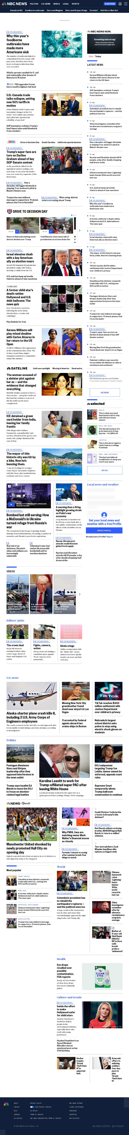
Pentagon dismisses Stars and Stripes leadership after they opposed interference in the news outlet (105, 300)
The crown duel (15, 645)
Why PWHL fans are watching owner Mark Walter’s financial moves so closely (75, 836)
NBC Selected (74, 1118)
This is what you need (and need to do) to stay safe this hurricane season (109, 416)
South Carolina (48, 142)
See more (105, 392)
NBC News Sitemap (75, 1103)
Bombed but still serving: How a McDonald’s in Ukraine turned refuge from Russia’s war (28, 520)
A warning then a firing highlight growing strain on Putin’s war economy (69, 511)
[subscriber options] (120, 4)
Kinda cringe (67, 645)
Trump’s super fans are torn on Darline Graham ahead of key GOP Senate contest (21, 157)
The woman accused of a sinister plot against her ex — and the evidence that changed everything (22, 382)
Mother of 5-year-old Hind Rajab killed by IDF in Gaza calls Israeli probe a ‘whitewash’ (117, 941)
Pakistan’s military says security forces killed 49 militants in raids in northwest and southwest (105, 362)
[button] (66, 4)
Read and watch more (81, 368)
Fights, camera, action (42, 646)
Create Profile (104, 530)
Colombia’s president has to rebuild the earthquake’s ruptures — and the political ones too (106, 111)
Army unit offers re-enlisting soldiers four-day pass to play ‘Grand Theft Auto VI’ (117, 1069)
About (16, 1103)
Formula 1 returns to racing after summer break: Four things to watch (74, 855)
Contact (17, 1107)
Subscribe (73, 1111)
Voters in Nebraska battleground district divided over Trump (21, 238)
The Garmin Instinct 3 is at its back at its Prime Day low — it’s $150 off (109, 431)
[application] (62, 104)
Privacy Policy (36, 1103)
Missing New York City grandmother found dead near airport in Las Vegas (106, 348)
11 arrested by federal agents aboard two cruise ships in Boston (74, 723)
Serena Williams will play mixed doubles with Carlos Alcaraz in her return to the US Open (21, 337)
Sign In (110, 536)
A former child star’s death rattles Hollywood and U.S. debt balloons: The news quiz (20, 297)
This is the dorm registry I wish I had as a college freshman (110, 445)
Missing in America (61, 368)
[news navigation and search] (126, 3)
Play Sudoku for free (16, 321)
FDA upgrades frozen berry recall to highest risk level (21, 85)
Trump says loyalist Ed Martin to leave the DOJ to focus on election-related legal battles (20, 790)
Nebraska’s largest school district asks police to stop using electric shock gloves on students (108, 726)
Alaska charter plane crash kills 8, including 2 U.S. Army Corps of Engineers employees (31, 717)
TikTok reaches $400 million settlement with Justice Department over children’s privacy (106, 268)
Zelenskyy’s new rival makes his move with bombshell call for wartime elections (40, 550)
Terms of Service (36, 1114)
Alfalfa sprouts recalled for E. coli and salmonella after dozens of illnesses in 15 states (23, 75)
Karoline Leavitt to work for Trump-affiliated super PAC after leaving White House (63, 784)
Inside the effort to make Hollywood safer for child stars (66, 1010)
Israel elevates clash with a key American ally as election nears (20, 257)
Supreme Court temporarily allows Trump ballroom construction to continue (108, 790)
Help (15, 1111)
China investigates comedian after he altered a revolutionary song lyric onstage (106, 126)
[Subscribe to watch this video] (29, 495)
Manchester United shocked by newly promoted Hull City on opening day (29, 848)
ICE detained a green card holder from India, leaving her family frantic (21, 421)
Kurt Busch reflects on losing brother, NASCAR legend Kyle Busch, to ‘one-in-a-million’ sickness (108, 832)
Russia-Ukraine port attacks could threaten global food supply (67, 543)
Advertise (73, 1114)
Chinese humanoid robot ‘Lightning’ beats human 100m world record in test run (105, 175)
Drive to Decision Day (29, 142)
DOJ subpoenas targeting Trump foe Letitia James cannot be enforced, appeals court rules (108, 771)
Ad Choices (18, 1118)
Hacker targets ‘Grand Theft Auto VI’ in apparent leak (81, 1066)
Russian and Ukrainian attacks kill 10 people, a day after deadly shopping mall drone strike (69, 556)
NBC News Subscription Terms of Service (45, 1118)
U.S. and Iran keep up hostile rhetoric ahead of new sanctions (22, 277)
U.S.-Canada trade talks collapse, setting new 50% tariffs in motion (21, 100)
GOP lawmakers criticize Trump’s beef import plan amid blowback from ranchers (22, 128)
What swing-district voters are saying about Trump (60, 199)
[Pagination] (71, 215)
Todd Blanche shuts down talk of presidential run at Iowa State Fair (55, 238)
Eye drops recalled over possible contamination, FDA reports (65, 970)
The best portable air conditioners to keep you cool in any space (110, 459)
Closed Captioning (76, 1107)
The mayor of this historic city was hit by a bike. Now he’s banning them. (21, 458)
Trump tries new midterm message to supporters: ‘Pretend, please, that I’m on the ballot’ (22, 200)
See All (105, 470)
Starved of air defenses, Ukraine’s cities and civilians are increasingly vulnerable (17, 551)
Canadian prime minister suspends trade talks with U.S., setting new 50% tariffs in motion (105, 283)
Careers (17, 1114)
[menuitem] (34, 4)
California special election (69, 142)
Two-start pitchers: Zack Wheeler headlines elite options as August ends (106, 849)
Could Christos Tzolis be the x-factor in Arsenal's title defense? (108, 814)
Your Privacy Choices (43, 1107)
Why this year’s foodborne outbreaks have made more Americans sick (18, 43)
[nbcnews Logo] (6, 1103)
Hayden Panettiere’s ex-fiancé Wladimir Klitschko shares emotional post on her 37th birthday (68, 1045)
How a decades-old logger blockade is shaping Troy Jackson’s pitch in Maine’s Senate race (21, 186)
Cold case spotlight (41, 368)
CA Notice (34, 1111)
